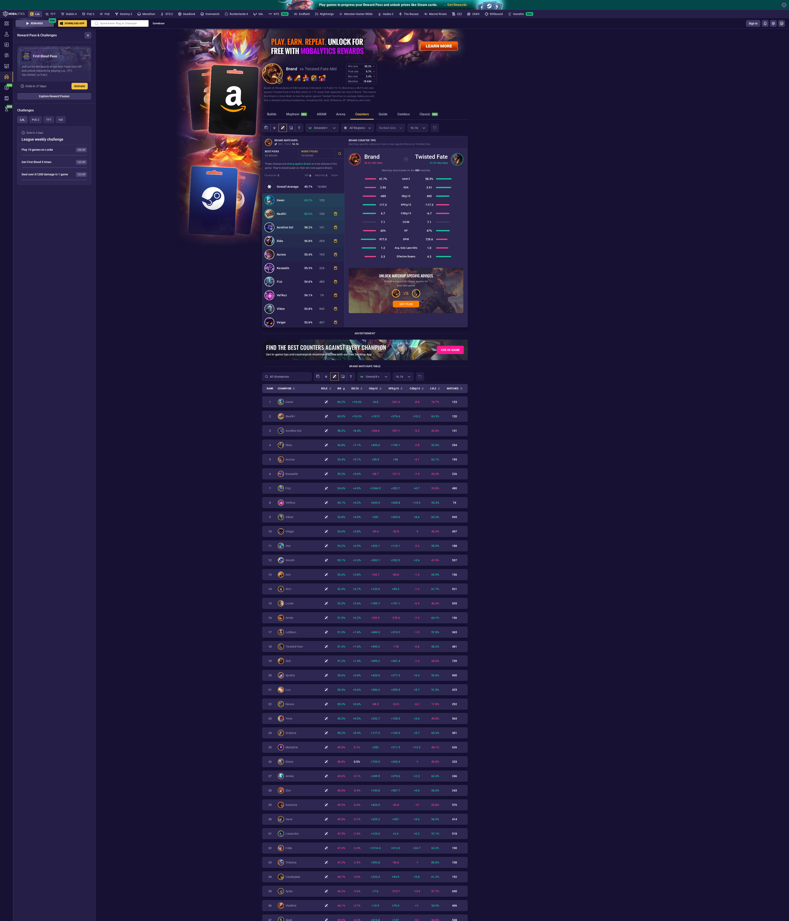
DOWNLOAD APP (74, 23)
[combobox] (120, 23)
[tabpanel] (54, 155)
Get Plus (406, 304)
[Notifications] (765, 23)
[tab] (271, 115)
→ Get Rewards (455, 5)
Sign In (753, 23)
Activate (79, 86)
